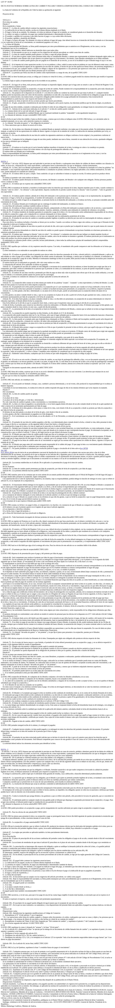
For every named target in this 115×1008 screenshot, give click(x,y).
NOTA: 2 (4, 749)
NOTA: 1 (4, 161)
